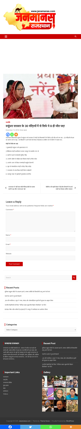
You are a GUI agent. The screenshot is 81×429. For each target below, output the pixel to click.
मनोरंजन (5, 391)
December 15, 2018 (12, 130)
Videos (5, 394)
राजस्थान (5, 377)
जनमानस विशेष (7, 383)
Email (8, 244)
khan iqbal (23, 130)
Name (8, 235)
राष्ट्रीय (5, 380)
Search (74, 277)
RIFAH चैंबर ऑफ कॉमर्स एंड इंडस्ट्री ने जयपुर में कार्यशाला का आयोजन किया (26, 309)
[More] (16, 134)
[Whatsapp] (12, 134)
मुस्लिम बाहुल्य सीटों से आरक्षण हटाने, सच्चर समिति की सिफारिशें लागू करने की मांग (27, 292)
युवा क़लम (6, 385)
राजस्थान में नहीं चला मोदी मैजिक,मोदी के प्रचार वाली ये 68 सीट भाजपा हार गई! (21, 188)
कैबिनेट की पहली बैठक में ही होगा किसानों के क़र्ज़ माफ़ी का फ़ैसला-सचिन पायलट (59, 188)
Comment (10, 210)
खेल (4, 388)
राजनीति (8, 122)
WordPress (70, 421)
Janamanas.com (24, 421)
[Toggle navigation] (6, 36)
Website (8, 254)
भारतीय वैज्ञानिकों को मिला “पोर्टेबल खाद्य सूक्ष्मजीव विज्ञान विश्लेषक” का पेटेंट (25, 305)
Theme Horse (45, 421)
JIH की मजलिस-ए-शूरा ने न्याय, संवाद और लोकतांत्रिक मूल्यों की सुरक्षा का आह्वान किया (29, 300)
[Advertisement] (40, 55)
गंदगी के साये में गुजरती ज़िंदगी (13, 296)
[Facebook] (8, 134)
